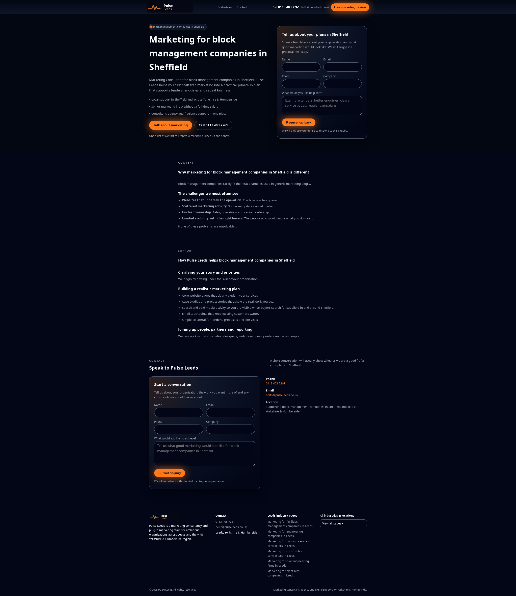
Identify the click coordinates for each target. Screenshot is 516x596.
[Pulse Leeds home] (170, 7)
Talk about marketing (170, 125)
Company (329, 76)
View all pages (331, 523)
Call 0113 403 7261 (213, 125)
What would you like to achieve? (175, 438)
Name (286, 59)
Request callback (298, 122)
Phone (286, 76)
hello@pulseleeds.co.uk (315, 7)
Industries (225, 7)
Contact (241, 7)
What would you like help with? (302, 93)
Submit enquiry (169, 473)
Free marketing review (350, 7)
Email (327, 59)
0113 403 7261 (286, 7)
